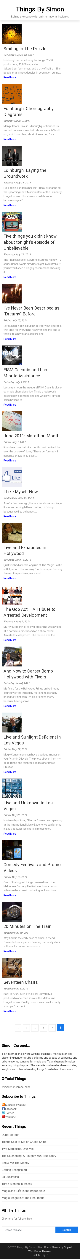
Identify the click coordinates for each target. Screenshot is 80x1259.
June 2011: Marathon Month (32, 435)
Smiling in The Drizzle (25, 48)
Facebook (11, 1108)
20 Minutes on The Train (28, 926)
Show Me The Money (15, 1163)
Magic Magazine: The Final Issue (23, 1198)
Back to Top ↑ (40, 1255)
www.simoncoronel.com (16, 1087)
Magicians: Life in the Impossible (23, 1191)
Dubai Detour (10, 1135)
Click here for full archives (17, 1218)
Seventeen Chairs (21, 982)
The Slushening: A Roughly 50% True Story (29, 1156)
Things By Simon (40, 9)
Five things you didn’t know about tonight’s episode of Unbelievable (30, 242)
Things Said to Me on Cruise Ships (24, 1142)
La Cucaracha (10, 1177)
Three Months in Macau (17, 1184)
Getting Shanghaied (14, 1170)
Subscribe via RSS (15, 1104)
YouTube (10, 1117)
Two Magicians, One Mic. (18, 1149)
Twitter (9, 1113)
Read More (10, 77)
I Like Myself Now (21, 491)
